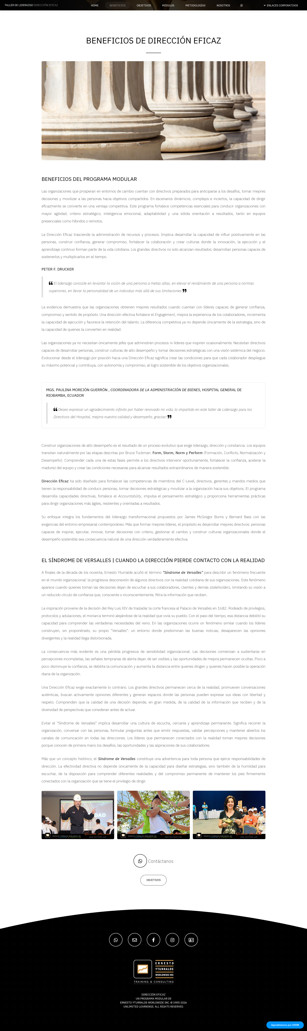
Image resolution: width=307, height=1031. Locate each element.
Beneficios (118, 5)
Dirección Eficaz (31, 5)
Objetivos (153, 880)
